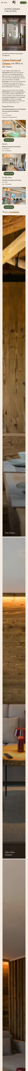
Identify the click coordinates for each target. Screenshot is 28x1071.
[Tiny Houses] (14, 376)
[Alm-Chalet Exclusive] (14, 698)
